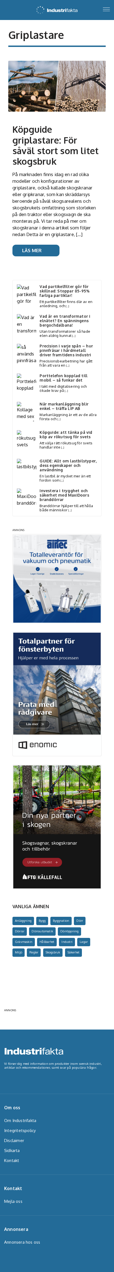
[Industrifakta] (56, 8)
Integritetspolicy (20, 1130)
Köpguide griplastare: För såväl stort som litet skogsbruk (55, 145)
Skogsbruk (53, 952)
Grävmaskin (23, 942)
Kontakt (11, 1160)
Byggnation (61, 921)
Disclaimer (14, 1140)
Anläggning (23, 921)
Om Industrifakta (20, 1120)
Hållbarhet (47, 942)
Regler (33, 952)
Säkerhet (74, 952)
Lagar (84, 942)
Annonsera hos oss (22, 1242)
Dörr (79, 921)
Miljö (18, 952)
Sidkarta (12, 1150)
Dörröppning (69, 931)
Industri (66, 942)
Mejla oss (13, 1201)
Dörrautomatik (42, 931)
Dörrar (19, 931)
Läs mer (32, 250)
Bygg (42, 921)
